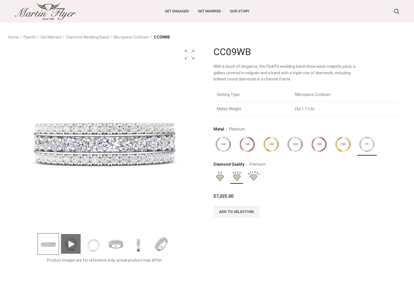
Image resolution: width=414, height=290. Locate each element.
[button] (189, 54)
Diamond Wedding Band (87, 37)
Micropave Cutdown (131, 37)
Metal (219, 129)
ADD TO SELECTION (236, 212)
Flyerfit (30, 37)
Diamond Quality (229, 164)
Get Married (51, 37)
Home (13, 37)
